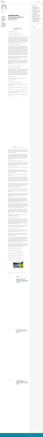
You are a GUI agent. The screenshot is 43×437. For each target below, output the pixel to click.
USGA (24, 272)
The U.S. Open (21, 278)
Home (36, 1)
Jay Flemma (14, 20)
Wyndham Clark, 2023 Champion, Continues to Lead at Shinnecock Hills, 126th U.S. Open (22, 281)
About (39, 1)
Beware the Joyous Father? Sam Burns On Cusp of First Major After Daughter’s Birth (36, 16)
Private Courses (16, 15)
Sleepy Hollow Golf (17, 272)
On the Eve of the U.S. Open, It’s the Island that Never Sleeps (22, 331)
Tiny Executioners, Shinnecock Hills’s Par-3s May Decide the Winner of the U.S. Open (22, 382)
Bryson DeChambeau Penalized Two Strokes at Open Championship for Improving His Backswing (36, 19)
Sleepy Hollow (12, 272)
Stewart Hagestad (21, 272)
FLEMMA (9, 272)
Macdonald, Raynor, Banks (11, 15)
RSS (41, 1)
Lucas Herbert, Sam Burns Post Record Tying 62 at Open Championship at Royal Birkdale (36, 21)
